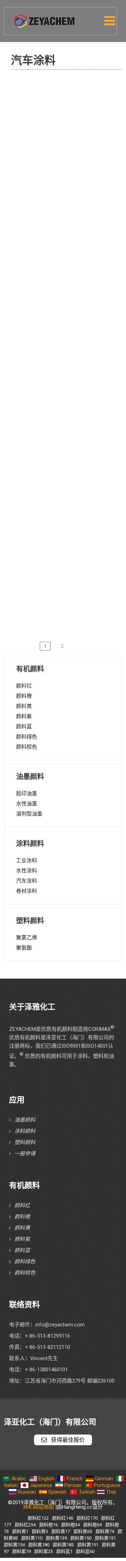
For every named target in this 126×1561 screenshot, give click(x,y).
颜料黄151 (105, 1538)
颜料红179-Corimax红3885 (67, 306)
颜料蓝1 (64, 1551)
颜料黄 (24, 706)
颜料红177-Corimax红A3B (73, 282)
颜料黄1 (20, 1531)
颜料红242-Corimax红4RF (73, 445)
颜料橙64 (92, 1524)
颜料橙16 (48, 1524)
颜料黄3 (40, 1531)
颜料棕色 (26, 747)
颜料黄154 (14, 1544)
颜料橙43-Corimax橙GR (70, 545)
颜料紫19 (21, 1551)
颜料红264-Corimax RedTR (74, 505)
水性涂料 (26, 870)
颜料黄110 (31, 1538)
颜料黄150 (80, 1538)
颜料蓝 (24, 726)
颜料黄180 (38, 1544)
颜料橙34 (70, 1524)
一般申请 (24, 1153)
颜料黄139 (56, 1538)
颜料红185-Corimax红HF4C (67, 333)
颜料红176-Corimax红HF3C (67, 258)
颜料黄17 (60, 1531)
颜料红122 (38, 1518)
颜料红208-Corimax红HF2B (67, 401)
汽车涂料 (26, 881)
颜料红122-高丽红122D (71, 119)
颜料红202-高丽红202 (69, 357)
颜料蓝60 (85, 1551)
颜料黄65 (83, 1531)
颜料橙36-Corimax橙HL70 (73, 525)
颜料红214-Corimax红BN (72, 425)
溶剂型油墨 (29, 814)
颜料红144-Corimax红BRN (74, 139)
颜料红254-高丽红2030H (73, 485)
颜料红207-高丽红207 (69, 377)
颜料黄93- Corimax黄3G (70, 605)
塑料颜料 (24, 1142)
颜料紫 (24, 716)
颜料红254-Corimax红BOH (74, 465)
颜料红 (24, 686)
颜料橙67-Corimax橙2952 (73, 585)
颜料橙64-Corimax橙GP (70, 565)
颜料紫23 (43, 1551)
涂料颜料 (24, 1131)
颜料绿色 (26, 737)
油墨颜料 (24, 1120)
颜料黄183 (63, 1544)
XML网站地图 (38, 1507)
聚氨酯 (24, 948)
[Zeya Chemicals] (45, 17)
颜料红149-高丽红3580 (70, 186)
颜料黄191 (87, 1544)
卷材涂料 (26, 891)
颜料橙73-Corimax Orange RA (73, 95)
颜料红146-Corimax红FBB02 (67, 163)
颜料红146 (62, 1518)
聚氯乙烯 (26, 937)
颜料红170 (87, 1518)
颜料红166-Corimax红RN (72, 206)
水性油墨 (26, 803)
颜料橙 (24, 696)
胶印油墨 (26, 793)
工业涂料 (26, 860)
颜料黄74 (105, 1531)
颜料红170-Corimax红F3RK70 (67, 230)
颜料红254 (25, 1524)
